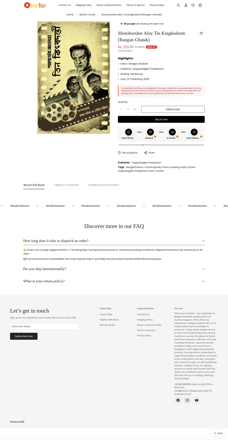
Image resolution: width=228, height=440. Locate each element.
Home (70, 14)
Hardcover (136, 74)
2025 (146, 79)
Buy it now (161, 119)
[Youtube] (196, 400)
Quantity (122, 102)
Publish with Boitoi (109, 319)
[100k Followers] (187, 400)
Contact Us (64, 5)
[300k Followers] (178, 400)
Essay (183, 167)
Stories (160, 170)
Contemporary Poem (156, 167)
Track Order (106, 314)
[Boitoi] (34, 5)
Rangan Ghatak (138, 63)
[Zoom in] (107, 27)
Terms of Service (135, 5)
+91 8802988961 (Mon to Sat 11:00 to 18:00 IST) (193, 386)
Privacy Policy (157, 5)
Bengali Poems (134, 167)
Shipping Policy (84, 5)
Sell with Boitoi (107, 325)
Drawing (174, 167)
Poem (151, 170)
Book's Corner (87, 14)
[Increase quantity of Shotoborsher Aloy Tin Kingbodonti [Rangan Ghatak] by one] (134, 109)
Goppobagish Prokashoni (148, 69)
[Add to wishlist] (201, 33)
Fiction (191, 167)
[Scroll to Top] (222, 423)
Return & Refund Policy (109, 5)
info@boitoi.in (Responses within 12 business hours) (193, 392)
